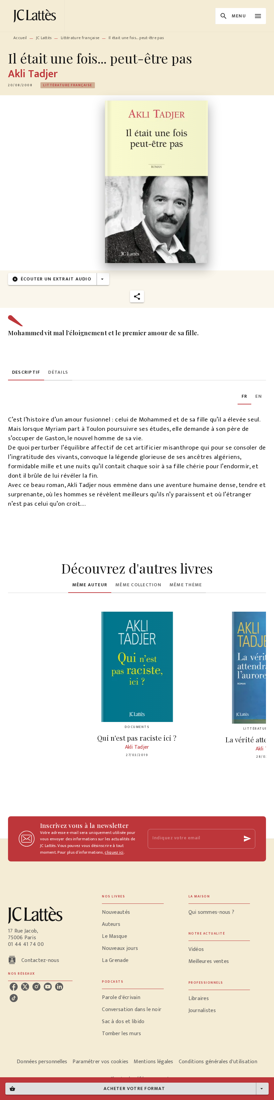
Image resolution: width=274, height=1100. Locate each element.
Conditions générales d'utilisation (218, 1061)
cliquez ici (114, 852)
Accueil (20, 37)
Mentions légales (153, 1061)
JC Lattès (44, 37)
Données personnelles (42, 1061)
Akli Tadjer (33, 74)
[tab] (26, 372)
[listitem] (13, 986)
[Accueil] (36, 16)
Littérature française (80, 37)
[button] (67, 85)
